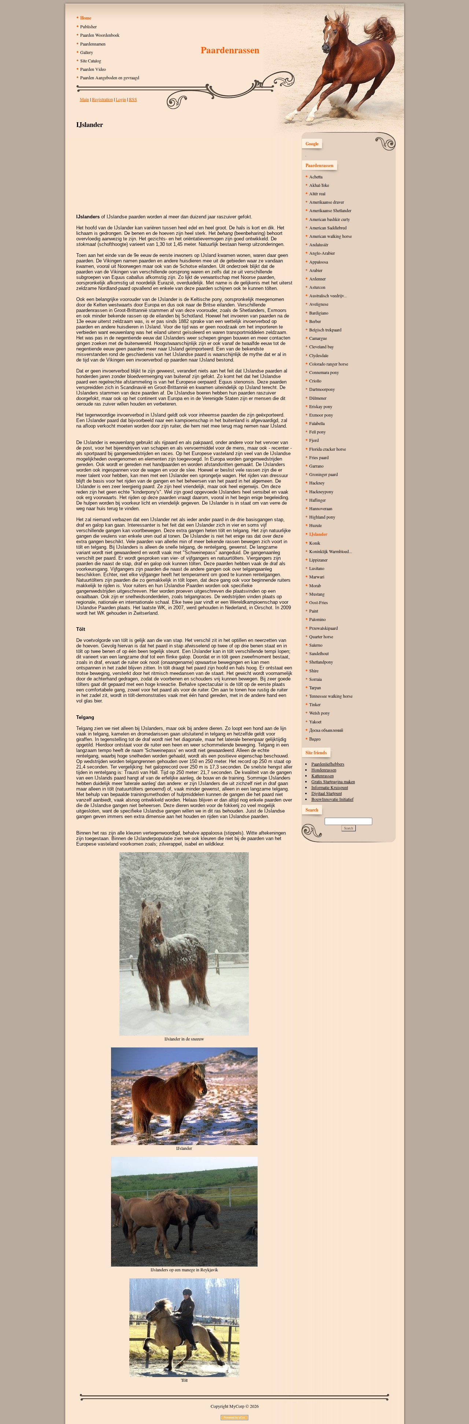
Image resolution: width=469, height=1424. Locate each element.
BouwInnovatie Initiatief (332, 799)
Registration (102, 99)
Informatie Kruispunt (329, 787)
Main (84, 99)
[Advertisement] (184, 168)
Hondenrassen (323, 770)
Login (121, 99)
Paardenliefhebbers (327, 764)
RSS (133, 99)
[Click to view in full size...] (184, 1034)
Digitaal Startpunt (326, 793)
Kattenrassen (322, 775)
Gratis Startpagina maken (333, 781)
